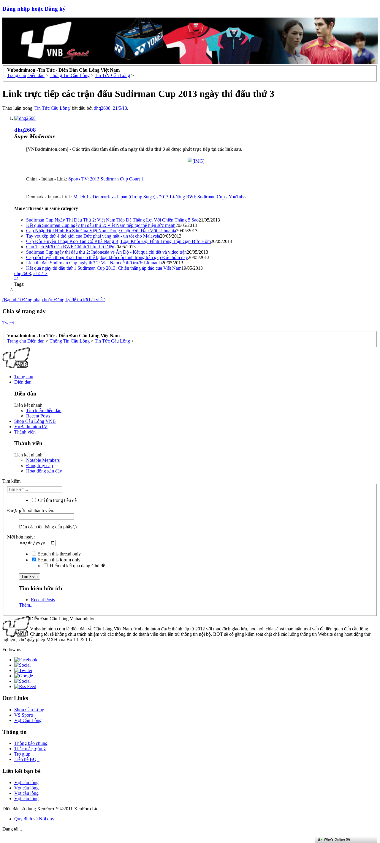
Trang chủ (23, 376)
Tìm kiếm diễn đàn (43, 410)
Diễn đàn (22, 381)
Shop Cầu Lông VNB (35, 421)
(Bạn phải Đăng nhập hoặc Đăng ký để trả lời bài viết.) (53, 299)
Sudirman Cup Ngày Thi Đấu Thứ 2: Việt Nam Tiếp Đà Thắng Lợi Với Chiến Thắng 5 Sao (112, 219)
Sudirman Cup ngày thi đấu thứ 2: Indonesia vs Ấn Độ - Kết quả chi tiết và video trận (106, 252)
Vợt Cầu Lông (28, 720)
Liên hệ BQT (26, 759)
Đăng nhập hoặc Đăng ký (34, 9)
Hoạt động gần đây (44, 470)
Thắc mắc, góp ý (30, 748)
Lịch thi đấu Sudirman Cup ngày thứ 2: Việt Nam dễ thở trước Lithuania (94, 262)
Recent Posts (38, 415)
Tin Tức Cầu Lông (52, 108)
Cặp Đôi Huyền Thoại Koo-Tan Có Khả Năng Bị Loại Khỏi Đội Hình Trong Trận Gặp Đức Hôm (118, 241)
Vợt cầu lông (26, 782)
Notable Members (43, 460)
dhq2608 (102, 108)
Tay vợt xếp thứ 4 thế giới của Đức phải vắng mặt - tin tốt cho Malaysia (93, 235)
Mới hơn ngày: (21, 536)
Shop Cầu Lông (29, 709)
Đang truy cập (39, 465)
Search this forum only (58, 559)
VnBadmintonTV (31, 426)
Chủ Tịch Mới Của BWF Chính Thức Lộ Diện (70, 246)
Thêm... (26, 604)
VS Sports (24, 715)
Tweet (8, 322)
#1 (16, 278)
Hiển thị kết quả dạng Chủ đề (77, 565)
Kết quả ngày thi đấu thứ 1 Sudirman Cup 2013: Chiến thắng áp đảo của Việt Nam (103, 268)
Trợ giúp (22, 753)
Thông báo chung (31, 743)
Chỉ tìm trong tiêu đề (57, 500)
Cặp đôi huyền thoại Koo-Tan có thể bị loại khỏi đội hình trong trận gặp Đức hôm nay (107, 257)
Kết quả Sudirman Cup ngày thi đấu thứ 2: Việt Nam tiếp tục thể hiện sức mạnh (100, 225)
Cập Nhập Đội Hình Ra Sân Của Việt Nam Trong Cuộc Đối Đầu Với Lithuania (101, 230)
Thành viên (25, 431)
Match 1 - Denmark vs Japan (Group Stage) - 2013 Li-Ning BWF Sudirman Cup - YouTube (159, 196)
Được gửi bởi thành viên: (30, 510)
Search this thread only (59, 553)
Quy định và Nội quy (34, 818)
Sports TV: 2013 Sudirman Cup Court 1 (105, 178)
